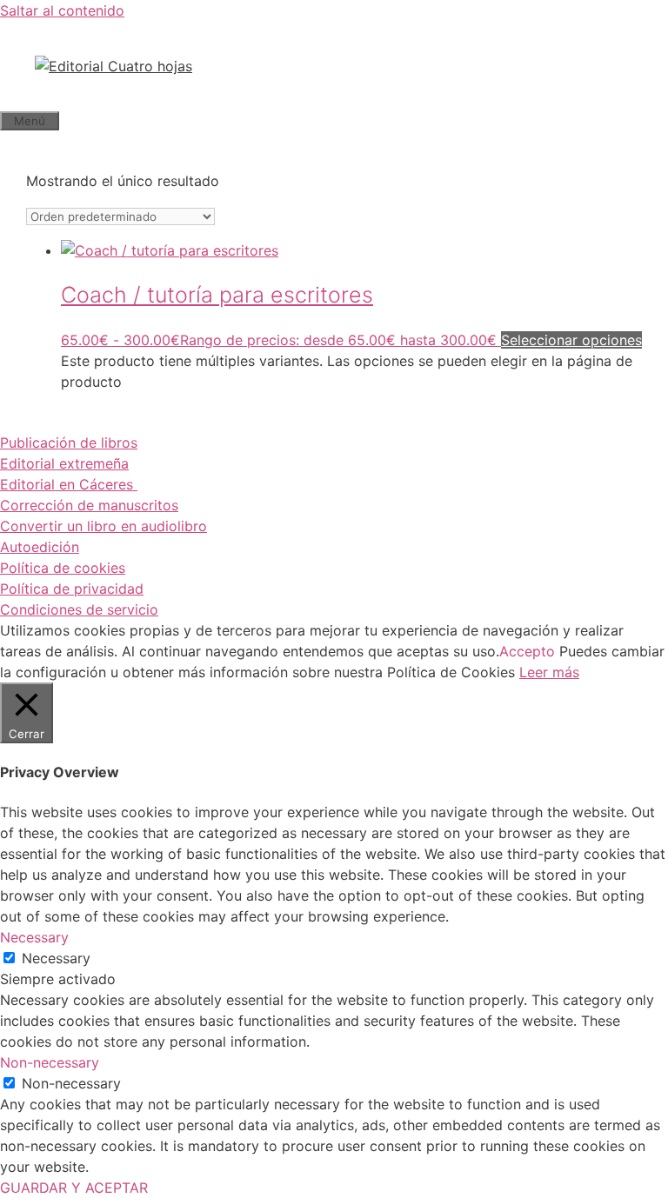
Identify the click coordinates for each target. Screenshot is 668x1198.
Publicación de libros (68, 442)
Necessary (56, 958)
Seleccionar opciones (571, 340)
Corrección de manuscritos (89, 505)
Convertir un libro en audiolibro (103, 526)
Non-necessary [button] (49, 1062)
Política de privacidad (72, 588)
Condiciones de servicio (79, 609)
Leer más (549, 672)
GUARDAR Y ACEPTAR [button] (74, 1187)
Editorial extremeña (64, 463)
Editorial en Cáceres (68, 484)
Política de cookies (62, 567)
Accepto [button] (527, 651)
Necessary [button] (34, 937)
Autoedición (39, 547)
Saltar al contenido (62, 10)
